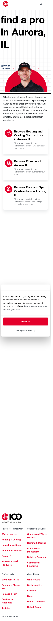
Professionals (8, 574)
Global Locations (36, 601)
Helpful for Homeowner (12, 529)
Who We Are (33, 579)
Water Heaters (9, 534)
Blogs (30, 596)
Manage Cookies (24, 330)
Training (6, 608)
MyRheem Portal (10, 579)
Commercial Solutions (36, 529)
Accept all (25, 321)
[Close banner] (47, 287)
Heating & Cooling (11, 539)
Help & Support (35, 607)
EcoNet (6, 556)
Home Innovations (11, 545)
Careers (31, 590)
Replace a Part (9, 594)
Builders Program (36, 557)
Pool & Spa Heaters (12, 550)
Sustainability (34, 585)
